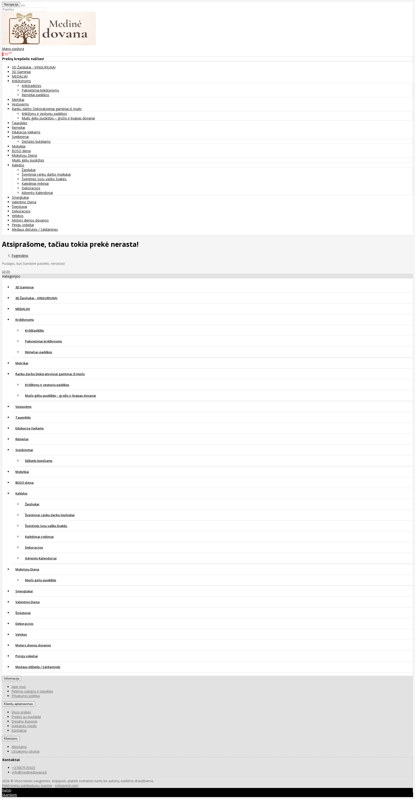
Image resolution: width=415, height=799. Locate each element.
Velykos (18, 215)
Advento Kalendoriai (37, 192)
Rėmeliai (18, 127)
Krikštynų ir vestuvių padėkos (44, 113)
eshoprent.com (67, 785)
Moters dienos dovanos (30, 220)
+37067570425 (23, 767)
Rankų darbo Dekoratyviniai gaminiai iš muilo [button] (47, 108)
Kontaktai (19, 730)
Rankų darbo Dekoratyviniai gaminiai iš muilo (50, 374)
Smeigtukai (20, 197)
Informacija (11, 678)
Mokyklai (18, 146)
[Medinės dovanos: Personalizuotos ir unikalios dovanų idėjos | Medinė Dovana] (49, 44)
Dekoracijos (31, 188)
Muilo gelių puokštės (28, 160)
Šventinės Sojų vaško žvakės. (44, 179)
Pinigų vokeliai (23, 225)
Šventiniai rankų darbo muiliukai (46, 174)
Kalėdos (21, 493)
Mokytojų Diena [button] (24, 155)
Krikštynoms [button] (21, 81)
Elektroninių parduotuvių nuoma (27, 785)
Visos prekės (21, 712)
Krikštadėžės (31, 85)
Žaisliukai (29, 169)
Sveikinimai (24, 450)
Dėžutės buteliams (36, 141)
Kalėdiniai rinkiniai (35, 183)
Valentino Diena (24, 202)
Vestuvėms (20, 104)
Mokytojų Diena (27, 569)
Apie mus (19, 686)
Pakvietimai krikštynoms (40, 90)
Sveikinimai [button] (20, 136)
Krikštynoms (24, 319)
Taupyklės (19, 123)
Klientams (11, 738)
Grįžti (6, 271)
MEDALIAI (20, 76)
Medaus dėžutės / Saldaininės (35, 229)
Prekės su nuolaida (26, 716)
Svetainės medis (24, 726)
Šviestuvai (19, 206)
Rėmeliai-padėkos (35, 95)
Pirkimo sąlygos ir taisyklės (32, 691)
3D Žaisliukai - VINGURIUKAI (33, 67)
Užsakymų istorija (25, 751)
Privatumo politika (26, 696)
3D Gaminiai (21, 71)
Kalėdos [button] (18, 165)
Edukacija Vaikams (26, 132)
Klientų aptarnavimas (18, 704)
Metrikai (18, 99)
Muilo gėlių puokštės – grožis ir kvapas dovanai (58, 118)
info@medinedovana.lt (29, 772)
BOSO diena (21, 151)
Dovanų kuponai (24, 721)
